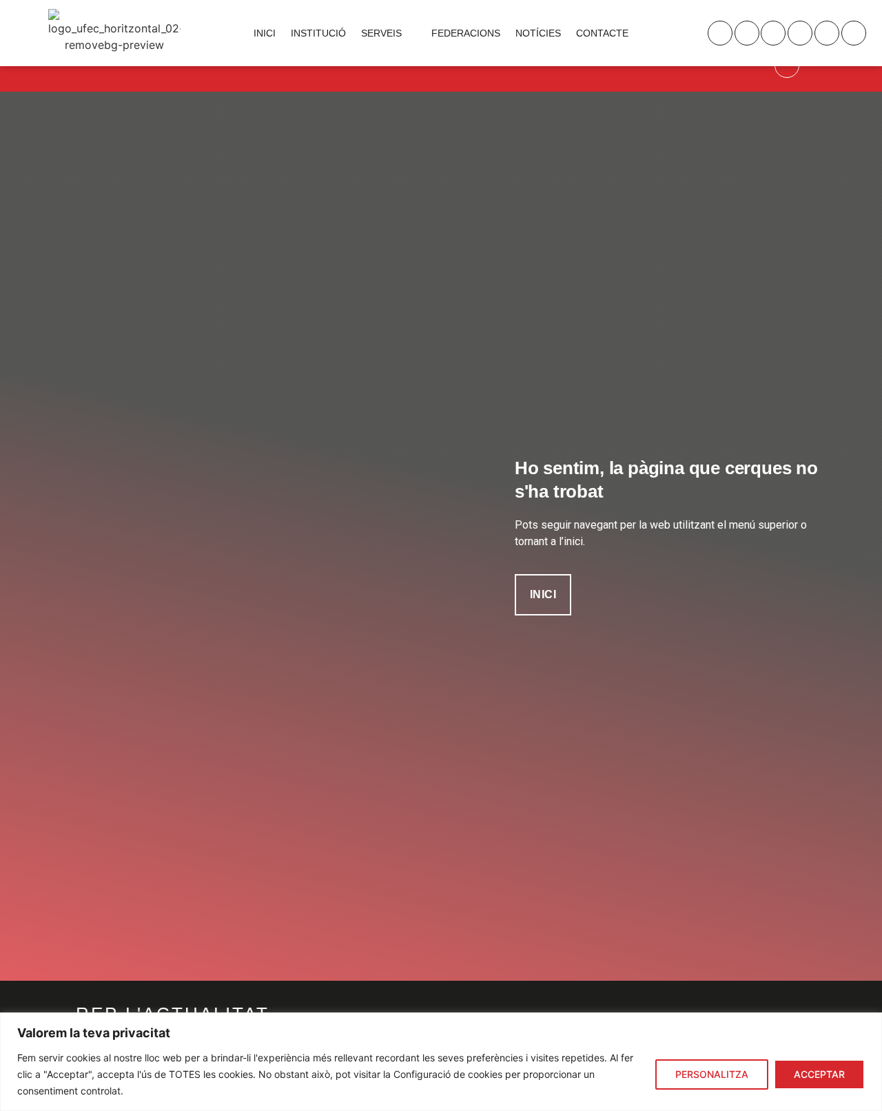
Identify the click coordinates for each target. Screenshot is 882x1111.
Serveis (381, 33)
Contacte (602, 33)
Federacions (465, 33)
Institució (318, 33)
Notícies (538, 33)
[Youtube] (826, 33)
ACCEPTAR (819, 1074)
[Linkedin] (747, 33)
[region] (441, 1061)
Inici (265, 33)
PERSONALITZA (711, 1074)
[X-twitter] (773, 33)
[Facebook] (800, 33)
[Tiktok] (853, 33)
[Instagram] (720, 33)
